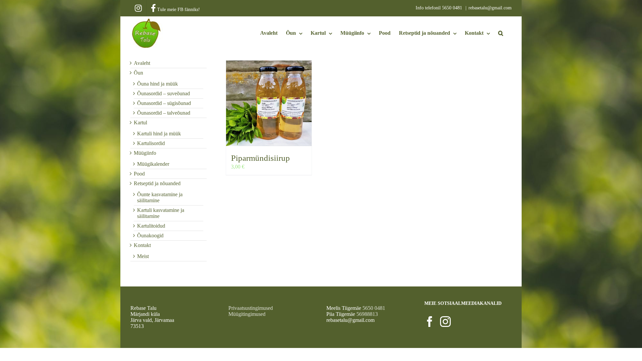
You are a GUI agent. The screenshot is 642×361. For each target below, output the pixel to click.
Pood (139, 173)
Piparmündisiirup (260, 157)
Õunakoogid (150, 235)
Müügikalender (153, 164)
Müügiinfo (145, 153)
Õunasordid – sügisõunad (164, 103)
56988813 (367, 314)
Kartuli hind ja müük (159, 133)
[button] (500, 33)
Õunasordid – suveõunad (163, 93)
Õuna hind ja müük (157, 84)
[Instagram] (445, 321)
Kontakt (142, 245)
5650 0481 (452, 7)
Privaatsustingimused (250, 308)
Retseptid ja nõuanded (157, 183)
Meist (143, 256)
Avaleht (142, 63)
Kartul (140, 122)
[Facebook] (429, 321)
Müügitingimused (246, 314)
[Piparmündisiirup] (269, 103)
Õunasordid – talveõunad (163, 113)
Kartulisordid (151, 143)
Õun (138, 73)
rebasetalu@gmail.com (490, 7)
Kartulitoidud (151, 226)
